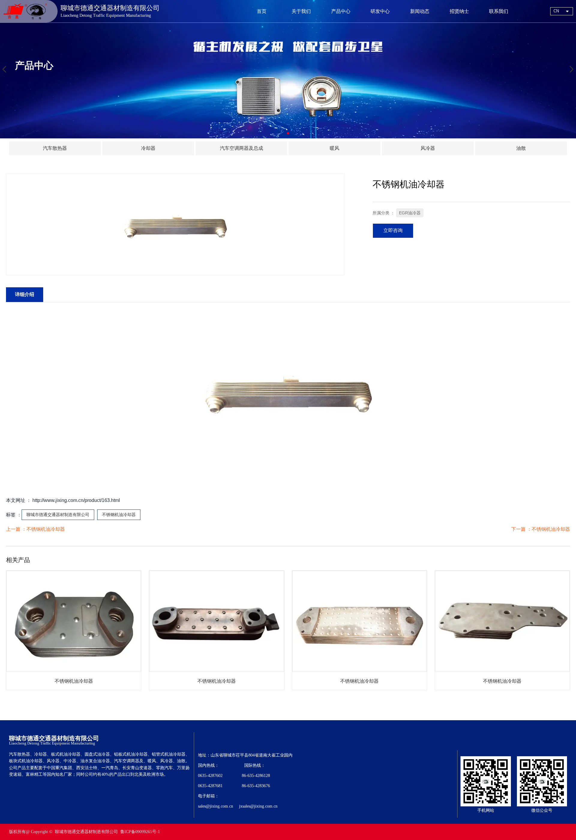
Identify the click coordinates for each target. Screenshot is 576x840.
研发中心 (380, 11)
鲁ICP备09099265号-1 (140, 831)
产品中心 (340, 11)
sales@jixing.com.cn (215, 806)
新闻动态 (419, 11)
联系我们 (498, 11)
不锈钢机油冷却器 (119, 514)
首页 (261, 11)
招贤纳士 (459, 11)
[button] (288, 133)
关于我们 (301, 11)
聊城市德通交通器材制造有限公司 (57, 514)
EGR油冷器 (410, 212)
